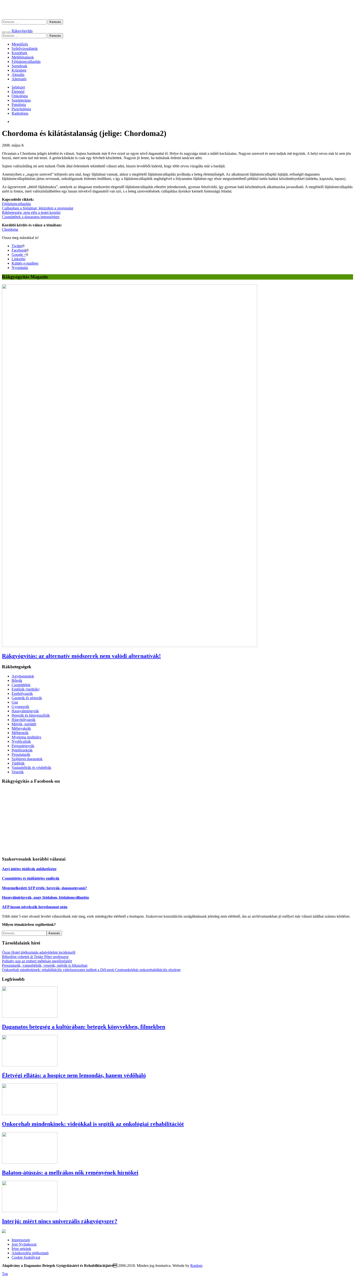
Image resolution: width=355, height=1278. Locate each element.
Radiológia (20, 113)
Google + (19, 255)
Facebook (19, 250)
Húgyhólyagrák (24, 720)
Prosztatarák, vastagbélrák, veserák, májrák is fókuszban (44, 965)
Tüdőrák (18, 763)
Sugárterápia (21, 100)
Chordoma (10, 229)
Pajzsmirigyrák (23, 746)
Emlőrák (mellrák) (25, 689)
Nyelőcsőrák (21, 741)
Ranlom (196, 1265)
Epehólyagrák (22, 693)
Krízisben (19, 70)
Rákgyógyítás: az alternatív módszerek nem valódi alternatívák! (81, 656)
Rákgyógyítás (177, 9)
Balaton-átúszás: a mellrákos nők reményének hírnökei (70, 1172)
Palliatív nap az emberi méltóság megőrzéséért (37, 961)
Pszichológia (21, 109)
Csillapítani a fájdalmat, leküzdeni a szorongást (37, 208)
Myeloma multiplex (26, 737)
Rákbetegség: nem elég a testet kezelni (31, 212)
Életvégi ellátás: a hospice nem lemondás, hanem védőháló (74, 1075)
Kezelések (19, 53)
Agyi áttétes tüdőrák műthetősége (29, 869)
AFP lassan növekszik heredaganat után (34, 907)
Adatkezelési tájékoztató (30, 1253)
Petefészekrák (22, 750)
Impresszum (21, 1240)
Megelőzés (20, 44)
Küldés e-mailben (25, 263)
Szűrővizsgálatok (25, 48)
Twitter (17, 246)
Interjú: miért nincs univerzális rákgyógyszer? (59, 1221)
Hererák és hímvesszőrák (31, 715)
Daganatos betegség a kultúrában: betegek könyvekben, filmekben (83, 1027)
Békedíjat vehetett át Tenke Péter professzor (35, 957)
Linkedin (18, 259)
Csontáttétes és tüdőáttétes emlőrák (30, 878)
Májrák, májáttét (24, 724)
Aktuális (18, 75)
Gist (15, 702)
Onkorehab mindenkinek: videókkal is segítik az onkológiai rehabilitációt (93, 1124)
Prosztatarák (21, 754)
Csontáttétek (21, 685)
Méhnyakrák (21, 728)
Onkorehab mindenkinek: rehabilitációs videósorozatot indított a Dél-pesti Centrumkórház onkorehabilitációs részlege (91, 970)
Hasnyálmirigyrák (25, 711)
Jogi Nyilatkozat (24, 1244)
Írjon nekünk (21, 1249)
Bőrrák (17, 680)
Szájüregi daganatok (27, 759)
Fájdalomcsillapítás (26, 61)
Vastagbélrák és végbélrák (31, 767)
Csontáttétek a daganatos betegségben (30, 217)
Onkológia (20, 96)
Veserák (18, 772)
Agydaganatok (23, 676)
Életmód (18, 91)
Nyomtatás (20, 268)
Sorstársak (19, 66)
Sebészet (18, 87)
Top (5, 1274)
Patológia (19, 105)
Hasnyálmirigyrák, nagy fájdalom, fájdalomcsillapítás (45, 897)
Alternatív (19, 79)
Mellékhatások (23, 57)
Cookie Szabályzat (26, 1257)
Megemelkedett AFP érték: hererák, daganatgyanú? (44, 888)
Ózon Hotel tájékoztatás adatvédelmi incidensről (38, 952)
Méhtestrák (20, 733)
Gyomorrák (20, 707)
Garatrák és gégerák (27, 698)
